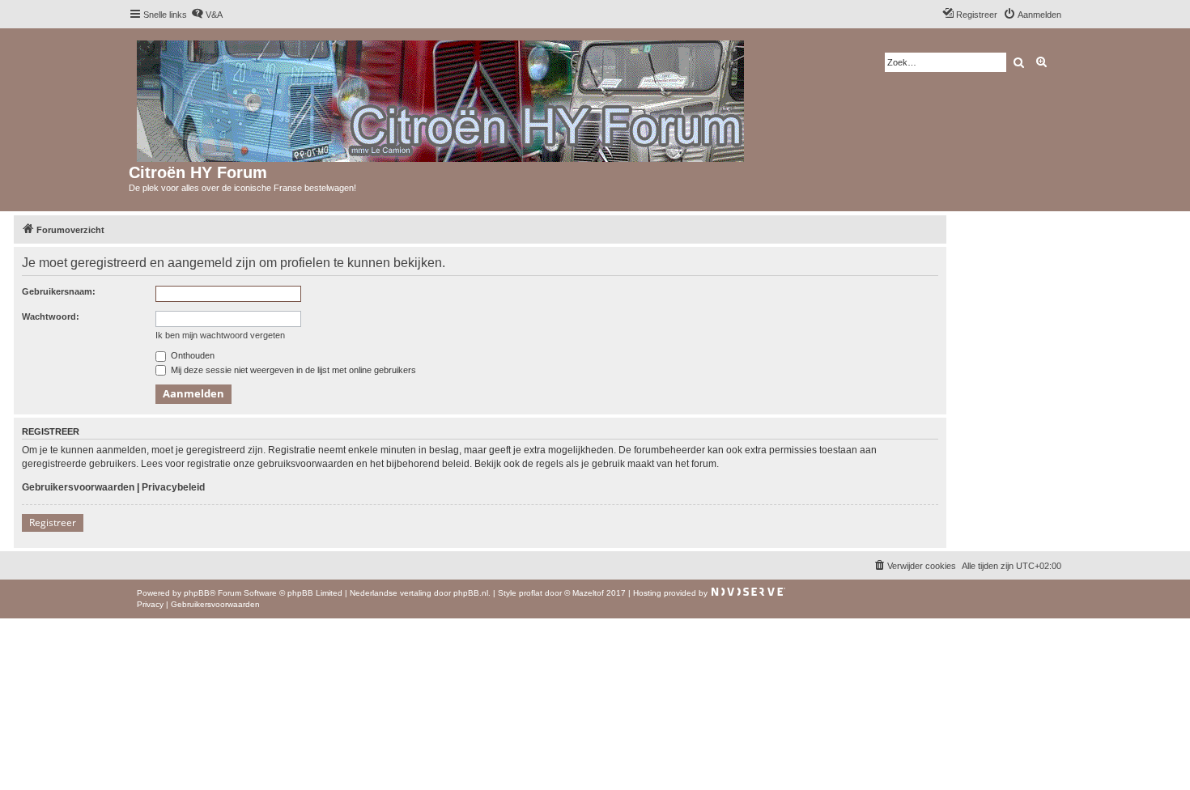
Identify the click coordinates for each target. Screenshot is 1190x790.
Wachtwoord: (50, 316)
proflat (530, 592)
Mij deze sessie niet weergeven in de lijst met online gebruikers (292, 370)
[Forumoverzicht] (441, 98)
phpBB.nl (470, 592)
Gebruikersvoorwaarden (78, 487)
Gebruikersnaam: (59, 291)
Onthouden (191, 355)
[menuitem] (207, 14)
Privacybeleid (173, 487)
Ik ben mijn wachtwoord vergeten (220, 335)
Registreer (52, 522)
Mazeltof (588, 592)
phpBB (197, 592)
